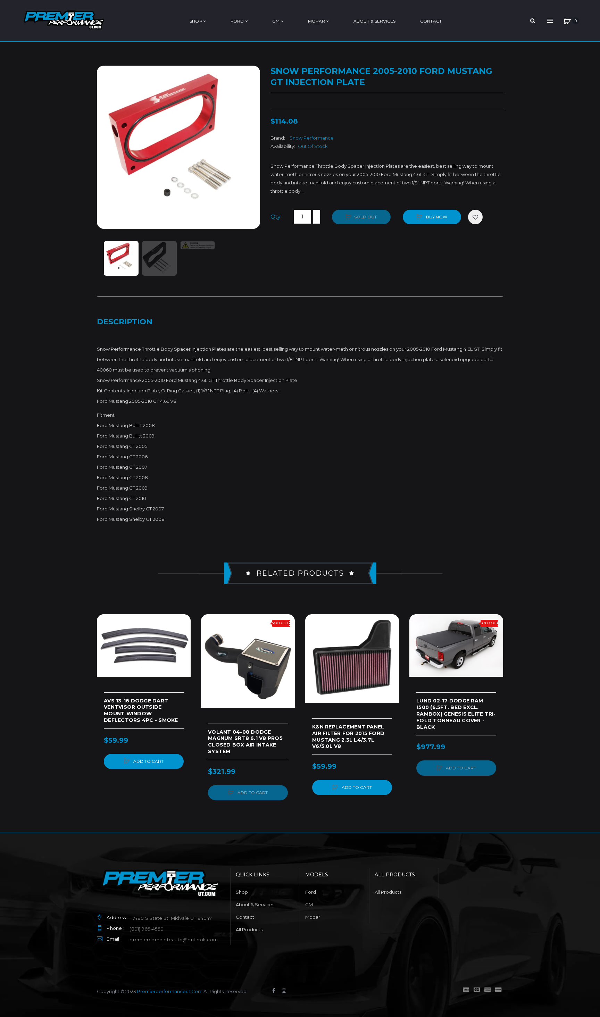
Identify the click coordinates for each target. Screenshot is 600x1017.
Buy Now (436, 216)
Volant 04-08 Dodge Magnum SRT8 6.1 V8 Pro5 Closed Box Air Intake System (245, 742)
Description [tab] (124, 321)
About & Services (255, 904)
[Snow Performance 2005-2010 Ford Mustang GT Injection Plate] (121, 258)
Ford (310, 892)
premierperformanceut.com (169, 991)
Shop (242, 892)
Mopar (312, 917)
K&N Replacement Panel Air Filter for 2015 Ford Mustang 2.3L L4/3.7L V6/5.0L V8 (348, 737)
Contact (245, 917)
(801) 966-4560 (147, 929)
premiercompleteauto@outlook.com (174, 939)
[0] (567, 21)
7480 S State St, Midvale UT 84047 (172, 918)
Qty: (276, 217)
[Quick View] (105, 649)
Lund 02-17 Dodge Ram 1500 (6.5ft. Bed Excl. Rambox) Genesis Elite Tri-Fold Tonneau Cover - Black (456, 714)
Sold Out (365, 216)
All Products (249, 929)
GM (309, 904)
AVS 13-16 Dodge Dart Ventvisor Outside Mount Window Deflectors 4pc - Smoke (141, 711)
